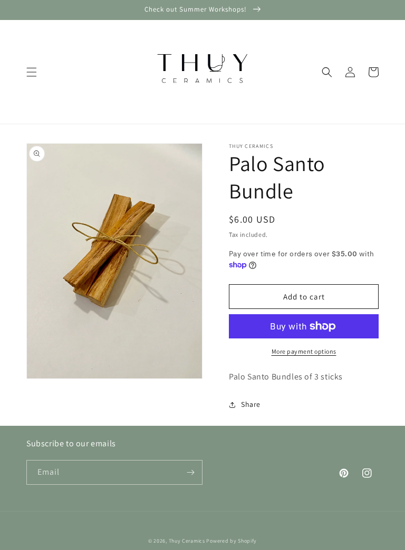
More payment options (304, 351)
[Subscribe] (190, 472)
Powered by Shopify (231, 540)
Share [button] (251, 404)
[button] (31, 72)
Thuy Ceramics (187, 540)
